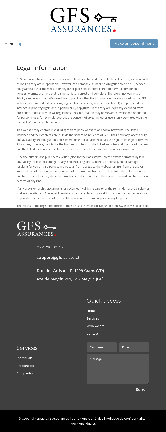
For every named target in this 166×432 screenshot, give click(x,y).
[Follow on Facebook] (20, 301)
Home (91, 311)
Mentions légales (83, 423)
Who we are (95, 326)
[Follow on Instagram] (28, 301)
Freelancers (25, 366)
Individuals (24, 358)
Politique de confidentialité (126, 418)
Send (141, 389)
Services (93, 318)
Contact (92, 333)
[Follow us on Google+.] (36, 301)
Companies (25, 373)
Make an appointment (134, 43)
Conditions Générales (88, 418)
